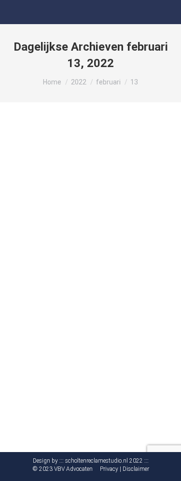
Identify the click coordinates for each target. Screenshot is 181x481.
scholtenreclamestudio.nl (96, 460)
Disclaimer (136, 469)
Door (88, 294)
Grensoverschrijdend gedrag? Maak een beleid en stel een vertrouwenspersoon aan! (87, 264)
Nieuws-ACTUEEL (44, 294)
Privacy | (110, 469)
